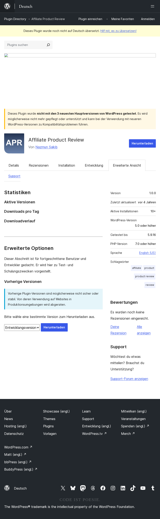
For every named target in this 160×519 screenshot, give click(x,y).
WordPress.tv (94, 434)
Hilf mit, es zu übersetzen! (118, 31)
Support (14, 176)
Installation (66, 165)
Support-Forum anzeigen (129, 379)
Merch (128, 434)
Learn (86, 411)
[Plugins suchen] (48, 45)
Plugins (48, 426)
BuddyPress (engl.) (21, 469)
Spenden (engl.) (135, 426)
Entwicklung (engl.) (96, 426)
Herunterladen (142, 143)
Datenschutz (14, 434)
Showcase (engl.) (56, 411)
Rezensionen (39, 165)
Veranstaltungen (133, 419)
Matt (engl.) (15, 454)
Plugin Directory (15, 19)
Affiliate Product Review (56, 140)
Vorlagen (49, 434)
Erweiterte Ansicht (127, 165)
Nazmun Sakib (46, 147)
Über (8, 411)
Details (14, 165)
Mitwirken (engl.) (134, 411)
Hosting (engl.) (15, 426)
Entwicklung (94, 165)
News (8, 419)
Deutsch (20, 488)
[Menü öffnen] (153, 6)
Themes (49, 419)
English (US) (147, 252)
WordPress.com (18, 447)
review (150, 284)
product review (144, 276)
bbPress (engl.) (18, 462)
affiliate (136, 268)
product (149, 268)
